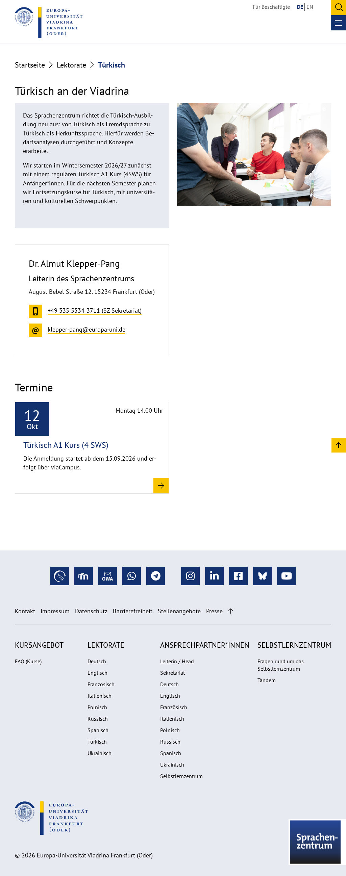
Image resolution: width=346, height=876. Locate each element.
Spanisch (98, 730)
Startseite (30, 65)
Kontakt (25, 611)
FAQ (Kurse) (28, 661)
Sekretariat (172, 672)
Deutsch (97, 661)
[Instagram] (190, 576)
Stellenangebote (179, 611)
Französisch (101, 684)
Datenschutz (91, 611)
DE (300, 6)
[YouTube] (286, 576)
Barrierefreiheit (132, 611)
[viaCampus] (59, 576)
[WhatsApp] (131, 576)
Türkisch (97, 741)
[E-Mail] (107, 576)
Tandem (266, 680)
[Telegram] (155, 576)
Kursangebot (39, 645)
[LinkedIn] (214, 576)
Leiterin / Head (177, 661)
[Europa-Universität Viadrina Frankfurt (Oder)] (48, 22)
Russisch (98, 718)
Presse (214, 611)
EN (309, 6)
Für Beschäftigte (271, 6)
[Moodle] (83, 576)
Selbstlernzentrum (181, 776)
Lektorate (71, 65)
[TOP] (338, 445)
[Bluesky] (262, 576)
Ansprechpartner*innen (204, 645)
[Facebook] (238, 576)
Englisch (97, 672)
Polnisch (97, 707)
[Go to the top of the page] (230, 611)
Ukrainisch (100, 753)
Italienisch (100, 695)
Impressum (55, 611)
